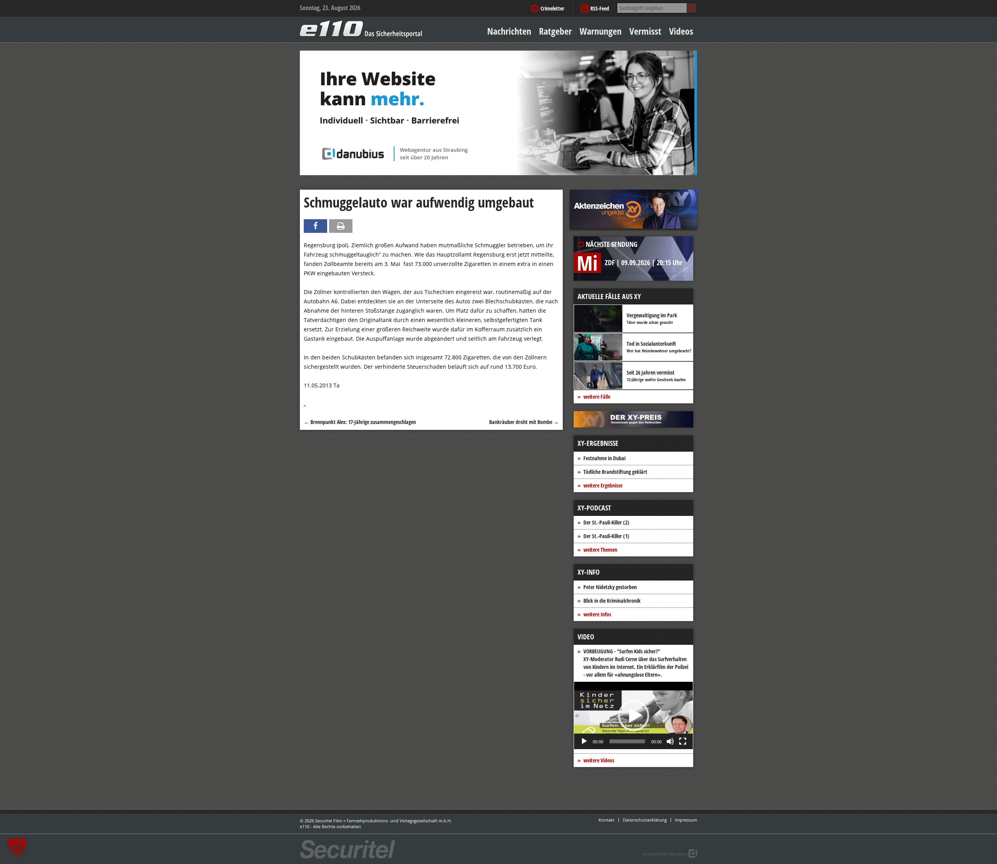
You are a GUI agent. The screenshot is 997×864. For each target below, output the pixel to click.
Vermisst (645, 31)
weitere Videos (598, 760)
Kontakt (607, 820)
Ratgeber (555, 31)
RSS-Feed (599, 8)
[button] (633, 715)
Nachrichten (509, 31)
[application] (633, 715)
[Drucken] (340, 226)
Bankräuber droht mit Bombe (524, 422)
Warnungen (601, 31)
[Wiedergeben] (584, 741)
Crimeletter (552, 8)
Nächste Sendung (612, 244)
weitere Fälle (596, 396)
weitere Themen (600, 549)
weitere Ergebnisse (602, 485)
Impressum (686, 820)
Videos (681, 31)
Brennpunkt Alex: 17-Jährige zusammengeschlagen (360, 422)
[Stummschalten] (670, 741)
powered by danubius (665, 854)
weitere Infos (597, 614)
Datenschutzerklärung (645, 820)
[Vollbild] (683, 741)
